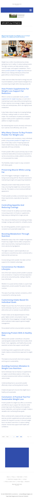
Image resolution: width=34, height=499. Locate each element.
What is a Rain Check (10, 481)
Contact (25, 479)
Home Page (20, 481)
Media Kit (27, 481)
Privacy (13, 477)
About (8, 477)
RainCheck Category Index (14, 479)
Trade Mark (19, 477)
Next (17, 436)
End (21, 436)
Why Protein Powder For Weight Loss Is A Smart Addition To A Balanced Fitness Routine (16, 36)
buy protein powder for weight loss (17, 140)
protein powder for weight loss (15, 70)
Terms (25, 477)
